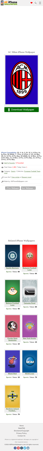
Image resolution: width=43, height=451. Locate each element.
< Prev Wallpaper (12, 188)
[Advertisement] (21, 28)
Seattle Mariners (12, 268)
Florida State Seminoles (12, 339)
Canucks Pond (29, 303)
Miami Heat (12, 373)
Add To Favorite (9, 163)
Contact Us (21, 436)
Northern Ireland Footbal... (12, 410)
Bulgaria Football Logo (29, 269)
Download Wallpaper (22, 109)
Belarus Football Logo (12, 304)
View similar (15, 177)
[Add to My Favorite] (2, 163)
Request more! (26, 177)
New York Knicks (29, 338)
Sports (13, 171)
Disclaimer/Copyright (21, 431)
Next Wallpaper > (28, 188)
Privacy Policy (21, 433)
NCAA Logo (29, 373)
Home (21, 426)
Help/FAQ (21, 428)
